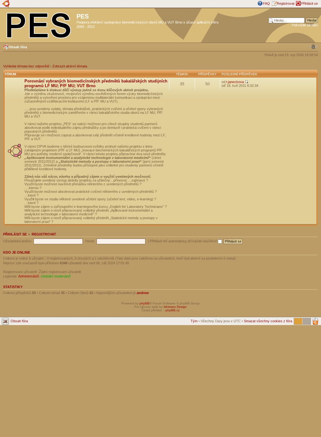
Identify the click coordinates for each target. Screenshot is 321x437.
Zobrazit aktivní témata (69, 66)
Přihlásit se (309, 3)
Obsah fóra (17, 47)
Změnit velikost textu (313, 47)
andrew (143, 293)
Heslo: (90, 241)
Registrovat (285, 3)
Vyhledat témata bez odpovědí (26, 66)
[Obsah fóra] (39, 24)
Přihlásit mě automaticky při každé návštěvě (184, 241)
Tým (194, 321)
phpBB (144, 303)
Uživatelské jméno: (17, 241)
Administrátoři (28, 276)
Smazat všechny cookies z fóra (268, 321)
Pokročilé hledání (305, 25)
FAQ (266, 3)
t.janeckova (235, 82)
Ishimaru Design (175, 306)
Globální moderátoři (56, 276)
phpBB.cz (173, 310)
